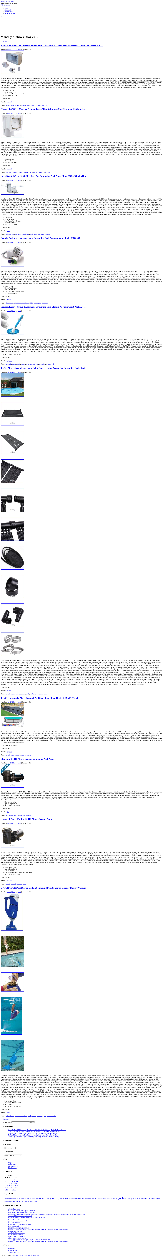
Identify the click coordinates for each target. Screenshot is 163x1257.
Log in (10, 1163)
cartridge (19, 1198)
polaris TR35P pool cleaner (16, 1233)
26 (7, 1187)
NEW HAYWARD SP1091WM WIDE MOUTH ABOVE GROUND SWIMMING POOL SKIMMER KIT (52, 45)
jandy (86, 1198)
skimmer (26, 105)
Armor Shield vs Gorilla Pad (16, 1236)
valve (28, 1201)
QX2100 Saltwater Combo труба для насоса (21, 1211)
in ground (18, 694)
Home (6, 8)
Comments (13, 1166)
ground (8, 105)
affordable (9, 1198)
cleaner (14, 364)
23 (15, 1185)
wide (46, 105)
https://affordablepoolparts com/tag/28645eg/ (21, 1212)
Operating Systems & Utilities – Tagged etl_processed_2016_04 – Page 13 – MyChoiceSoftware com (38, 1241)
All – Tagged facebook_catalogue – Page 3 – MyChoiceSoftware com (29, 1240)
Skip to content (5, 5)
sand (145, 1198)
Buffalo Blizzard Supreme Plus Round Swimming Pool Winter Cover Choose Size (32, 1135)
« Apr (6, 1190)
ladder (92, 1198)
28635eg (8, 234)
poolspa (33, 1116)
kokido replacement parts (15, 1234)
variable (31, 1201)
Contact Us (8, 10)
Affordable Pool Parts (7, 1)
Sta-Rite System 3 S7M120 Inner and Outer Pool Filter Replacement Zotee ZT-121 (33, 1133)
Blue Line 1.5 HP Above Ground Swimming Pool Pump (27, 759)
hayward (9, 102)
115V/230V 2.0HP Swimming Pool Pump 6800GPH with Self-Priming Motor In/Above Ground (37, 1130)
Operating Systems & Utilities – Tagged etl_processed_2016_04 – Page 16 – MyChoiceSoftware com (38, 1229)
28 (11, 1187)
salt (142, 1198)
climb (18, 364)
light (31, 303)
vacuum (48, 364)
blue (8, 812)
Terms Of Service (10, 13)
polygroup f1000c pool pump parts (18, 1228)
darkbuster (26, 303)
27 (9, 1187)
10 (17, 1181)
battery (8, 1116)
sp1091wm (33, 105)
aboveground (9, 303)
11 (5, 1183)
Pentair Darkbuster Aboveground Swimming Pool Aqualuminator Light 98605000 (40, 238)
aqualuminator (18, 303)
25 (5, 1187)
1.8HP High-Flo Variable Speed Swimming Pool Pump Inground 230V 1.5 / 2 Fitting (33, 1136)
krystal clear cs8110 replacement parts (19, 1224)
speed (152, 1198)
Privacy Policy (9, 11)
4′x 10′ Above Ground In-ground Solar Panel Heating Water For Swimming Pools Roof (43, 368)
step (155, 1198)
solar (34, 694)
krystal (27, 234)
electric (43, 1198)
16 (15, 1183)
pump (35, 234)
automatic (8, 364)
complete (8, 172)
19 (7, 1185)
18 (5, 1185)
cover (40, 1198)
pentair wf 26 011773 (14, 1219)
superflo (9, 1201)
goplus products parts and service (18, 1221)
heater (12, 755)
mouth (18, 105)
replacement (137, 1198)
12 (7, 1183)
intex (8, 231)
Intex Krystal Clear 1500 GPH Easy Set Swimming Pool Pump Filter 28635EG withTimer (44, 176)
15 (13, 1183)
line (15, 815)
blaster (12, 1116)
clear (13, 234)
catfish (17, 1116)
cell (23, 1198)
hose (27, 364)
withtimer (47, 234)
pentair (9, 299)
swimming (41, 105)
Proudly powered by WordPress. (29, 1255)
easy (16, 234)
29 (13, 1187)
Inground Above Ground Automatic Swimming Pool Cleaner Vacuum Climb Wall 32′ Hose (44, 307)
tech (45, 1116)
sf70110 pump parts (14, 1222)
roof (31, 694)
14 (11, 1183)
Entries (12, 1164)
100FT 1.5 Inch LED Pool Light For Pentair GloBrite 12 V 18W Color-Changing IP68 (34, 1131)
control (33, 1198)
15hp (6, 1198)
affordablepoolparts (14, 1209)
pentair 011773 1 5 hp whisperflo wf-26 (20, 1216)
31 (17, 1187)
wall (53, 364)
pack (105, 1198)
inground (9, 361)
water (45, 694)
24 (17, 1185)
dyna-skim (15, 172)
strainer (158, 1198)
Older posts (5, 41)
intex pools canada (13, 1226)
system (24, 1201)
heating (13, 694)
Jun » (14, 1190)
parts (111, 1198)
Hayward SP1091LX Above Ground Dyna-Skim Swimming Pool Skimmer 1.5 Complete (43, 109)
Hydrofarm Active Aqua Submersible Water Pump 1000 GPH (26, 1217)
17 (17, 1183)
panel (23, 694)
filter (19, 234)
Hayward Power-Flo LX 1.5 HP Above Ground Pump (26, 819)
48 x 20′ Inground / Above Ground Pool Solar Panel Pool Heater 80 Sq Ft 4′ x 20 (39, 698)
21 (11, 1185)
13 (9, 1183)
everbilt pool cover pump (15, 1231)
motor (102, 1198)
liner (99, 1198)
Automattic (16, 1255)
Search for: (8, 1122)
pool (22, 105)
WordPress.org (12, 1168)
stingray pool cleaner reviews (17, 1238)
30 (15, 1187)
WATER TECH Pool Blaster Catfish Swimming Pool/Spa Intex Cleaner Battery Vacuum (43, 888)
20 (9, 1185)
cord (37, 1198)
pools (27, 694)
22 (13, 1185)
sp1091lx (41, 172)
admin (19, 49)
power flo (19, 884)
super (6, 1201)
